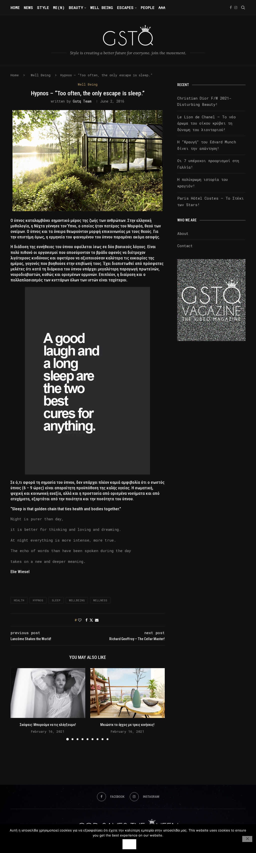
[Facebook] (231, 7)
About (182, 233)
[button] (17, 704)
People (147, 7)
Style (43, 7)
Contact (185, 245)
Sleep (56, 600)
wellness (100, 600)
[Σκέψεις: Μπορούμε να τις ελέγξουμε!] (47, 693)
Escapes (125, 7)
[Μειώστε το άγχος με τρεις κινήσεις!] (127, 693)
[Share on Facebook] (87, 620)
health (19, 600)
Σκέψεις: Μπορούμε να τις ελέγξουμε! (48, 725)
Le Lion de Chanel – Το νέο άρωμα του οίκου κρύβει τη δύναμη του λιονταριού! (206, 123)
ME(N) (59, 7)
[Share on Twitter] (91, 620)
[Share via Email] (96, 620)
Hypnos (38, 600)
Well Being (101, 7)
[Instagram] (235, 7)
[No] (247, 839)
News (28, 7)
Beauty (76, 7)
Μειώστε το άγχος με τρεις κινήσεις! (127, 725)
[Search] (243, 7)
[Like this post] (80, 620)
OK (129, 844)
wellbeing (77, 600)
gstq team (82, 101)
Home (15, 7)
